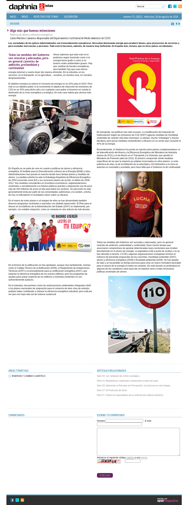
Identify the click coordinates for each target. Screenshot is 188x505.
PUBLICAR (105, 475)
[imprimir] (173, 23)
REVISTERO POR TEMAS (46, 16)
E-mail (148, 421)
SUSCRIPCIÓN (70, 16)
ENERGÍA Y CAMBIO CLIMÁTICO (28, 376)
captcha (130, 457)
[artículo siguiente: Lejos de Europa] (179, 23)
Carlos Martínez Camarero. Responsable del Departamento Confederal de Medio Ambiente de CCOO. (60, 36)
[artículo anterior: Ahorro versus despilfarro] (176, 23)
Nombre (101, 421)
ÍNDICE (25, 16)
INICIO (13, 16)
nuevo (144, 457)
